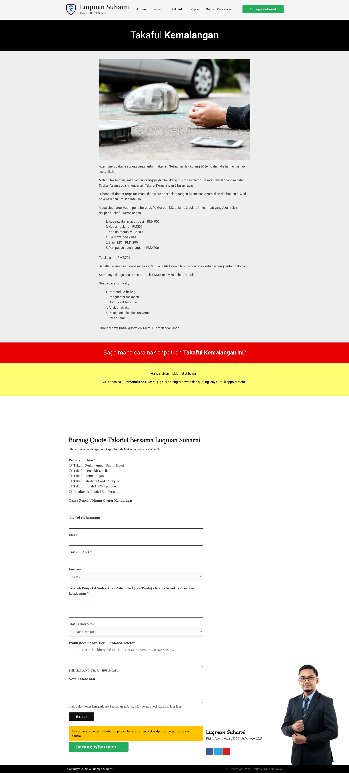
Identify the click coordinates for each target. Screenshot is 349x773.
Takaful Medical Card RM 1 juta (96, 481)
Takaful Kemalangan (88, 475)
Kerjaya (194, 9)
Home (141, 9)
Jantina (75, 569)
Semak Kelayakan (219, 9)
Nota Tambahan (82, 679)
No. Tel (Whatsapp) (86, 517)
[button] (99, 747)
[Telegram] (218, 751)
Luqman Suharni (105, 7)
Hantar (81, 716)
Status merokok (82, 624)
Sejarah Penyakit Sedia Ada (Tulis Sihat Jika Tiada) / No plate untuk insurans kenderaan (131, 590)
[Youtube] (226, 751)
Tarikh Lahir (80, 552)
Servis (157, 9)
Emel (73, 535)
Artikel (177, 9)
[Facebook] (209, 751)
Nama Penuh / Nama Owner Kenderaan (102, 500)
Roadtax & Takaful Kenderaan (95, 491)
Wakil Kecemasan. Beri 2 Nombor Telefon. (102, 643)
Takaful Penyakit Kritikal (92, 470)
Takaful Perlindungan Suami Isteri (98, 465)
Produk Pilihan (82, 460)
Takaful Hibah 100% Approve (94, 486)
